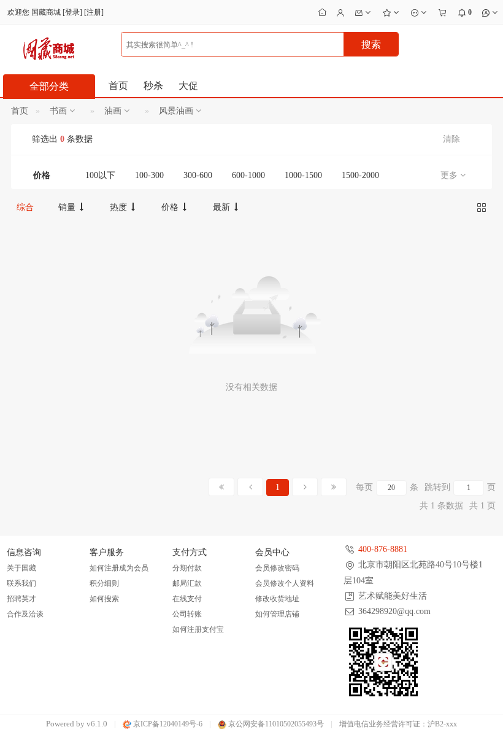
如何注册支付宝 (198, 629)
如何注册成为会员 (119, 568)
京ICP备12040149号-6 (166, 724)
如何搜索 (104, 598)
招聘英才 (21, 598)
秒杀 (153, 85)
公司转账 (187, 614)
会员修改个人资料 (284, 583)
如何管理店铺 (277, 614)
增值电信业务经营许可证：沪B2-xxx (398, 724)
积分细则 (104, 583)
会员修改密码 (277, 568)
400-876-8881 (382, 549)
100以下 (100, 175)
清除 (451, 139)
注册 (93, 12)
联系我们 (21, 583)
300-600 (197, 175)
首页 (118, 85)
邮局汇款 (187, 583)
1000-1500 (303, 175)
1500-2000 (360, 175)
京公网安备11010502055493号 (275, 724)
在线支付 (187, 598)
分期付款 (187, 568)
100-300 (149, 175)
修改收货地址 (277, 598)
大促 (188, 85)
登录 (72, 12)
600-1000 (248, 175)
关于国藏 (21, 568)
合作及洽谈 (25, 614)
